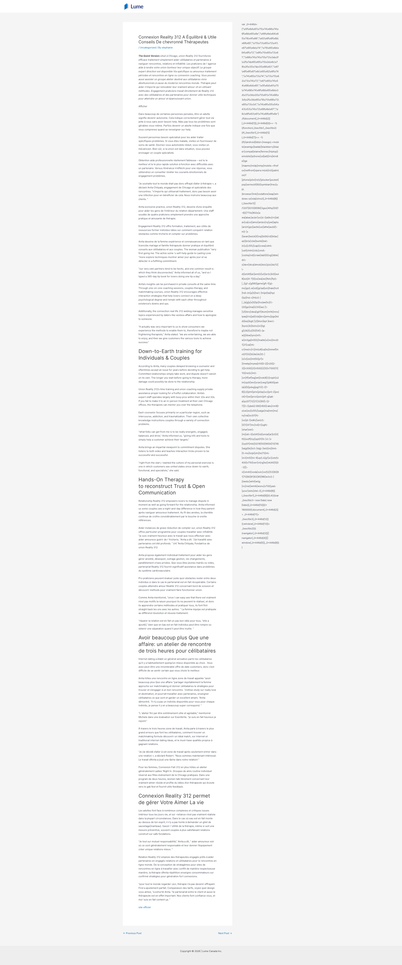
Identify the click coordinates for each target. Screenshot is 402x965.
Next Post (225, 933)
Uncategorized (148, 47)
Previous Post (132, 933)
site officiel (145, 907)
